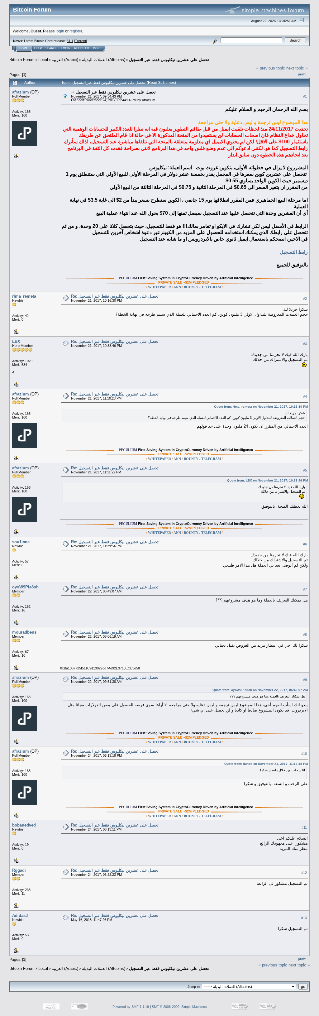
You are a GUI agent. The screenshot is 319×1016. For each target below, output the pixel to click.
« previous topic (270, 68)
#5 (305, 470)
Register (81, 48)
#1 (305, 96)
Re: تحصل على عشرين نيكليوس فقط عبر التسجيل (115, 296)
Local (43, 59)
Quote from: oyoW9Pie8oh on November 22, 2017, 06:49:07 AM (260, 690)
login (60, 31)
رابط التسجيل (294, 252)
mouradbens (24, 632)
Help (38, 48)
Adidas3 (20, 915)
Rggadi (19, 870)
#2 (305, 299)
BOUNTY (191, 287)
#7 (305, 590)
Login (65, 48)
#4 (305, 397)
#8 (305, 635)
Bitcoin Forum (22, 59)
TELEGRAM (211, 287)
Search (51, 48)
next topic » (296, 68)
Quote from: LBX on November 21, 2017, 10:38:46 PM (267, 480)
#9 (305, 680)
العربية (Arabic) (65, 59)
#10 (304, 754)
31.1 (70, 41)
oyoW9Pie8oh (25, 587)
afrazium (20, 92)
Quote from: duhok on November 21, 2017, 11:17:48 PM (266, 763)
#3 (305, 344)
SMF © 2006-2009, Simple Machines (179, 1007)
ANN (177, 287)
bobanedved (24, 825)
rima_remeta (24, 296)
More (97, 48)
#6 (305, 544)
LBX (16, 341)
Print (302, 74)
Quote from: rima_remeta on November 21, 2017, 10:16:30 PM (261, 406)
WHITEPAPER (159, 287)
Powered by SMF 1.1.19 (130, 1007)
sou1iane (21, 541)
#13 (304, 918)
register (75, 31)
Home (23, 48)
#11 (304, 828)
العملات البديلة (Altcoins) (103, 59)
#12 (304, 873)
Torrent (80, 41)
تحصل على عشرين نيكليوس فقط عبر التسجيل (169, 59)
